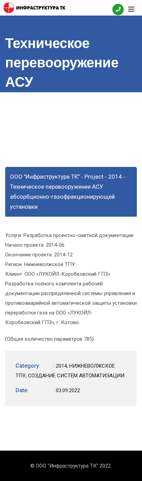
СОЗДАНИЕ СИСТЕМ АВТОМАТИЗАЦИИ (76, 375)
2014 (61, 366)
